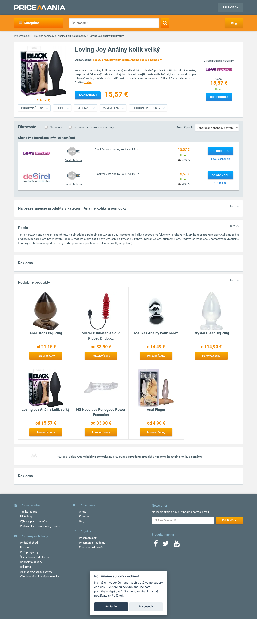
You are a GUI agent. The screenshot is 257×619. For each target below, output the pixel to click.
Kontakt (84, 516)
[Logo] (219, 69)
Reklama (25, 566)
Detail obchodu (73, 160)
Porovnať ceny (32, 108)
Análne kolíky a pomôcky (72, 35)
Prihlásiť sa (230, 7)
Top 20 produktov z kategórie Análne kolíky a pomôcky (127, 59)
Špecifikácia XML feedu (34, 557)
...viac (88, 82)
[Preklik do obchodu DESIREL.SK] (36, 177)
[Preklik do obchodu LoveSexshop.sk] (36, 153)
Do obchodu (219, 97)
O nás (82, 511)
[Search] (165, 23)
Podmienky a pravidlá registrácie (40, 526)
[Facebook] (156, 545)
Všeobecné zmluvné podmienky (39, 576)
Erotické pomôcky (44, 35)
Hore (232, 206)
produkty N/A (138, 456)
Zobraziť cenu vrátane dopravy (94, 127)
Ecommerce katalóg (91, 547)
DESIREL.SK (220, 183)
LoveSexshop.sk (220, 158)
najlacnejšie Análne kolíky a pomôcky (178, 456)
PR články (26, 516)
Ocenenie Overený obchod (36, 571)
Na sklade (56, 127)
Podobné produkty (146, 108)
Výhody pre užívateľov (34, 521)
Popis (60, 108)
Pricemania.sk (22, 35)
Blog (234, 23)
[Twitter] (165, 545)
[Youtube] (177, 545)
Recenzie (83, 108)
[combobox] (217, 128)
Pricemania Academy (92, 542)
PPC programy (29, 552)
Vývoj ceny (111, 108)
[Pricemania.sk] (39, 7)
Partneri (25, 547)
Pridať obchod (29, 542)
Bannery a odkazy (31, 561)
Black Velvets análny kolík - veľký (115, 149)
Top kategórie (28, 511)
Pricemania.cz (88, 537)
